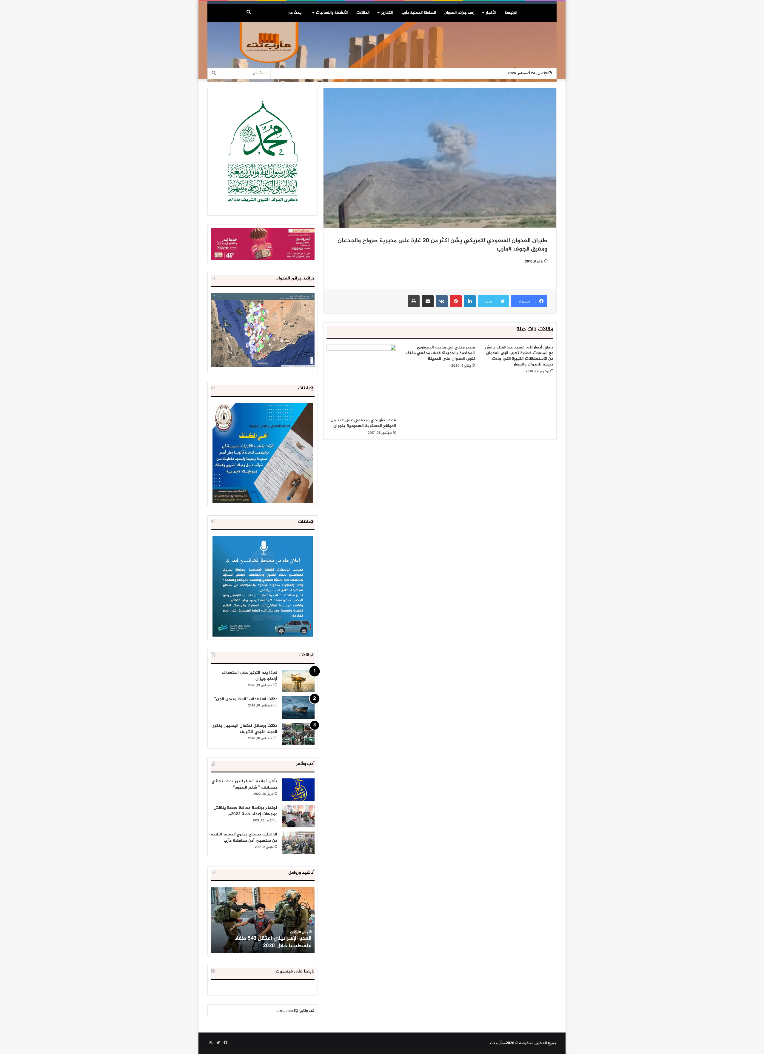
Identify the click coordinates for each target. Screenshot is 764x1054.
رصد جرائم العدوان (459, 13)
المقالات (362, 13)
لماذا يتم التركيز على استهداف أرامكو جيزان (249, 675)
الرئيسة (510, 13)
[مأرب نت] (382, 52)
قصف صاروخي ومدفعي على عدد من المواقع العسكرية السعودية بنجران (363, 423)
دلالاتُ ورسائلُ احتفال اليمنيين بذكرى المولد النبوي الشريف (244, 728)
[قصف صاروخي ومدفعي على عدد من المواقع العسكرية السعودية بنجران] (361, 379)
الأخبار (491, 13)
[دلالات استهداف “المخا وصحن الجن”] (298, 707)
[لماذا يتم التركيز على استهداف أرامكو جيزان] (298, 681)
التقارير (387, 13)
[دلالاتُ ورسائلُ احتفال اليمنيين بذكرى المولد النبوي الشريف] (298, 734)
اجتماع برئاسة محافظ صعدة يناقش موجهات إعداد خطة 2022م (245, 811)
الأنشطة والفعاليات (332, 13)
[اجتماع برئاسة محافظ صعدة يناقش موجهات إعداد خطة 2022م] (298, 816)
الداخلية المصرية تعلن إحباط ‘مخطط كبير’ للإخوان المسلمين (263, 942)
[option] (263, 920)
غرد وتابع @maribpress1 (295, 1010)
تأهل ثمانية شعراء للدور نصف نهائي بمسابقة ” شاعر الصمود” (244, 784)
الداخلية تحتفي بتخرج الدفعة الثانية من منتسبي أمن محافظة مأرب (244, 837)
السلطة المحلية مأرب (418, 13)
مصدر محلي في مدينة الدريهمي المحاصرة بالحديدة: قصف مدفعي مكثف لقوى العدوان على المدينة (440, 353)
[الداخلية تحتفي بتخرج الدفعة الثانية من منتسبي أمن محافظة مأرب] (298, 843)
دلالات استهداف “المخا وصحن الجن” (245, 699)
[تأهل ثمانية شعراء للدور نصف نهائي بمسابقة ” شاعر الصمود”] (298, 789)
